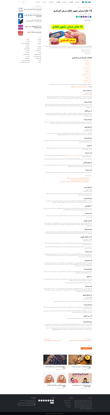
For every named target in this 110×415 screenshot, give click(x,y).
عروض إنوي (37, 25)
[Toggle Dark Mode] (21, 2)
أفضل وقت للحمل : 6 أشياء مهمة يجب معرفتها (80, 179)
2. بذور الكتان (87, 62)
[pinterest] (48, 400)
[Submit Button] (34, 404)
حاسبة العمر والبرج (67, 401)
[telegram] (46, 400)
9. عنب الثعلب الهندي (86, 74)
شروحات (33, 7)
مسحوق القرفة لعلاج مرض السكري (75, 155)
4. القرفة (88, 65)
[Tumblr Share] (81, 17)
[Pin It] (86, 17)
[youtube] (53, 403)
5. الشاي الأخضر (86, 67)
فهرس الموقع (68, 405)
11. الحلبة (88, 78)
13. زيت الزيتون (87, 82)
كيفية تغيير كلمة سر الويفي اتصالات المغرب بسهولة (32, 9)
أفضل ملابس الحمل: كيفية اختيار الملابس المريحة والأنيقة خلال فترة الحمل (74, 181)
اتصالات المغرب (39, 7)
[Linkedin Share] (84, 17)
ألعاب (38, 19)
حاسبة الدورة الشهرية (67, 400)
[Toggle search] (19, 2)
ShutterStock (86, 94)
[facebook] (25, 2)
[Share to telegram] (77, 17)
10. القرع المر (87, 76)
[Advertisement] (83, 332)
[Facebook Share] (90, 17)
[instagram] (23, 2)
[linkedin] (39, 400)
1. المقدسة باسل (86, 60)
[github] (51, 403)
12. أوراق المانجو (86, 80)
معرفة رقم (31, 13)
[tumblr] (41, 400)
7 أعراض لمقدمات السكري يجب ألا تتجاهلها (79, 86)
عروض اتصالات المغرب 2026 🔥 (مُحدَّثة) (34, 32)
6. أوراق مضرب (87, 69)
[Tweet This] (88, 17)
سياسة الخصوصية (68, 403)
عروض (40, 25)
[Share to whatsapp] (79, 17)
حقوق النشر (69, 406)
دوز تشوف (50, 413)
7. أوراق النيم (87, 71)
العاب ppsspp (35, 19)
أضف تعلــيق (86, 348)
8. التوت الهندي (87, 73)
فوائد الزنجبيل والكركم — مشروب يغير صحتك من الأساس (78, 178)
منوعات (34, 25)
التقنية (35, 7)
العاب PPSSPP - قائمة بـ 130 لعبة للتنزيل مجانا (33, 20)
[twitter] (44, 400)
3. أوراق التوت (87, 64)
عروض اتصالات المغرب (30, 31)
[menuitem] (77, 2)
